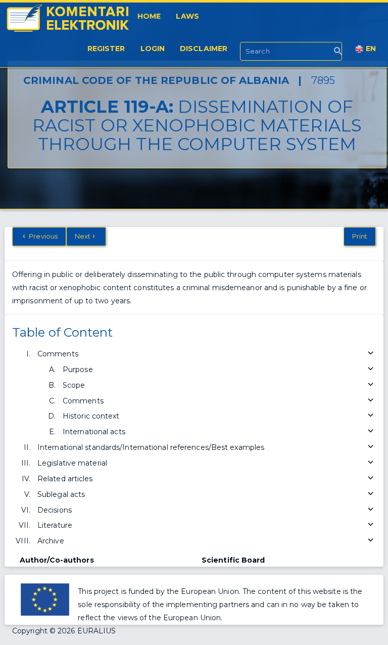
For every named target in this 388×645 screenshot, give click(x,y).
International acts (94, 431)
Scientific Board (233, 560)
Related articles (65, 478)
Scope (74, 385)
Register (106, 48)
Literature (54, 525)
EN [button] (370, 48)
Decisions (54, 510)
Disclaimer (203, 48)
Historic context (91, 416)
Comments (57, 353)
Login (152, 48)
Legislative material (72, 463)
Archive (50, 540)
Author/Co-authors (57, 560)
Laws (187, 16)
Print (360, 236)
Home (149, 16)
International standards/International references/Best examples (150, 447)
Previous (42, 236)
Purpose (78, 369)
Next (82, 236)
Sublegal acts (61, 494)
